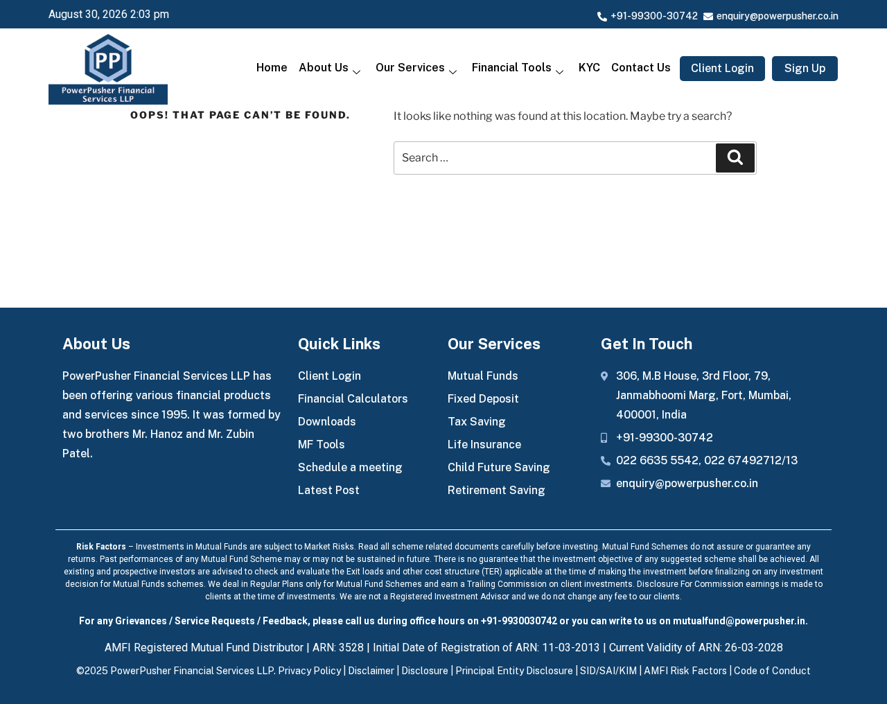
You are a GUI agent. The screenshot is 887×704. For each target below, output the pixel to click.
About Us (324, 67)
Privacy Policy (309, 670)
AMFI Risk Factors (685, 670)
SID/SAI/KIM (608, 670)
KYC (589, 67)
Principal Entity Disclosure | (517, 670)
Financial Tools (512, 67)
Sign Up (804, 68)
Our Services (410, 67)
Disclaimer (371, 670)
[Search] (735, 158)
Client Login (722, 68)
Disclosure (424, 670)
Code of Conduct (772, 670)
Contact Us (641, 67)
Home (272, 67)
